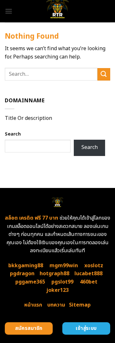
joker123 (57, 290)
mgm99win (64, 265)
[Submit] (103, 74)
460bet (88, 282)
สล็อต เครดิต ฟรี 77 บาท (31, 218)
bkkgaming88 (25, 265)
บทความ (56, 305)
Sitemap (80, 305)
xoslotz (93, 265)
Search (13, 134)
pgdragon (22, 273)
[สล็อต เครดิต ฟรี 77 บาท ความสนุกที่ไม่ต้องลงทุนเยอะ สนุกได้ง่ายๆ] (57, 11)
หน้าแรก (33, 305)
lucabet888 (88, 273)
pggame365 (30, 282)
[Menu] (8, 11)
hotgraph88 (54, 273)
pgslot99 (62, 282)
